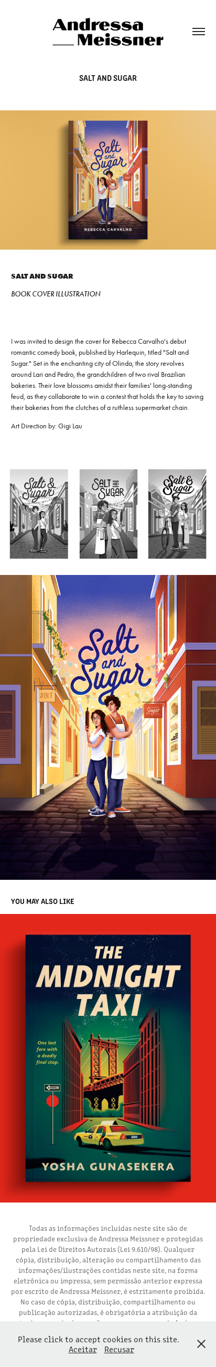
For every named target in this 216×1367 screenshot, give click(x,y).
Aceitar (83, 1348)
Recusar (119, 1348)
